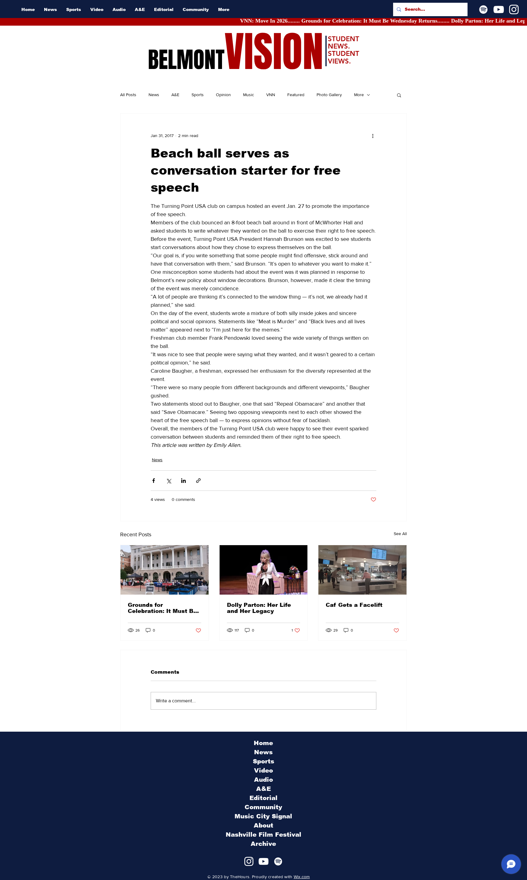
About (263, 825)
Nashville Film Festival (263, 834)
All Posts (128, 94)
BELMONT (186, 59)
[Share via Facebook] (153, 480)
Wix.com (302, 876)
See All (400, 533)
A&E (175, 94)
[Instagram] (513, 9)
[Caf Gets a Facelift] (362, 570)
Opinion (223, 94)
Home (263, 743)
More (359, 94)
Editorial (263, 798)
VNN (270, 94)
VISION (273, 52)
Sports (198, 94)
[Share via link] (198, 480)
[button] (399, 94)
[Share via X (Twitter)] (168, 480)
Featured (295, 94)
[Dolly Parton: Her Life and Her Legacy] (264, 570)
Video (263, 770)
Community (263, 807)
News (154, 94)
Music (248, 94)
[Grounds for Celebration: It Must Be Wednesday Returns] (164, 570)
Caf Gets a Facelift (354, 605)
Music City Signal (263, 816)
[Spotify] (483, 9)
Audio (263, 779)
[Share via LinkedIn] (183, 480)
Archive (263, 843)
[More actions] (372, 135)
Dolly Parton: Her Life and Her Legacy (259, 608)
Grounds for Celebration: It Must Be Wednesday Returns (162, 608)
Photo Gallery (329, 94)
